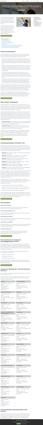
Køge (28, 260)
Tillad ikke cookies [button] (24, 423)
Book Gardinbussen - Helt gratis (6, 35)
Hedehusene (7, 261)
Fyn (7, 416)
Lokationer (37, 1)
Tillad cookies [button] (18, 423)
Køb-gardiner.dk (4, 1)
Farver (34, 1)
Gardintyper (27, 1)
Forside (23, 1)
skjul (40, 17)
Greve (22, 260)
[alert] (21, 422)
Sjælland (11, 416)
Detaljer (28, 422)
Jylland (4, 416)
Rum (31, 1)
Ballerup (2, 261)
